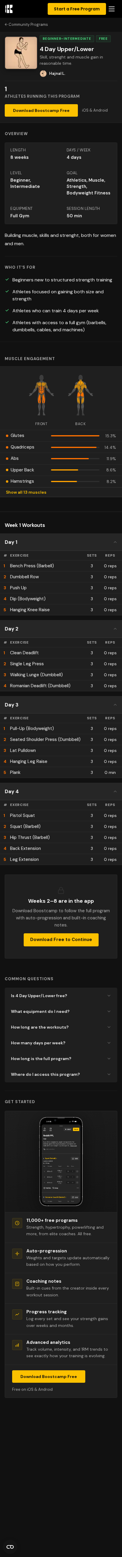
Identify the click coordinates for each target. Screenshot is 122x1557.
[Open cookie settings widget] (10, 1547)
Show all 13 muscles (26, 492)
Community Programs (28, 24)
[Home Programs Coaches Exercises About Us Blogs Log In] (111, 9)
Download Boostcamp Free (41, 110)
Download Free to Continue (61, 940)
